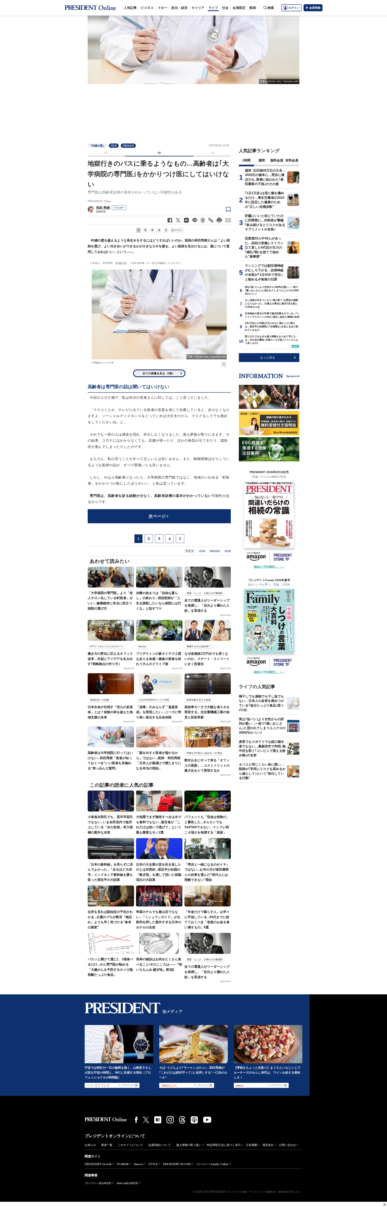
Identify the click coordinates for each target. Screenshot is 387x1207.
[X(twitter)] (146, 1120)
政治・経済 (179, 7)
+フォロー (119, 207)
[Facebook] (136, 1120)
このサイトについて (130, 1145)
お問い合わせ (287, 1145)
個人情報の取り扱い (189, 1145)
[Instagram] (170, 1119)
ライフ (213, 7)
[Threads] (182, 1119)
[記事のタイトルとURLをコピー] (210, 220)
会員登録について (159, 1145)
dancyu (138, 1164)
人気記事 (130, 7)
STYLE (153, 1164)
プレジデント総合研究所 (98, 1183)
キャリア (197, 7)
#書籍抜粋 (128, 145)
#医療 (228, 551)
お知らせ (90, 1145)
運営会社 (268, 1145)
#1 (105, 152)
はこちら (269, 567)
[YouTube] (207, 1120)
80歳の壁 (120, 263)
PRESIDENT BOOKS (177, 1164)
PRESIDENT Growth (98, 1164)
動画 (253, 7)
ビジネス (147, 7)
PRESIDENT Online (99, 201)
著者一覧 (106, 1145)
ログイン (294, 7)
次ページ (176, 230)
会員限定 (239, 7)
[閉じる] (384, 1204)
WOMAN (123, 1164)
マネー (162, 7)
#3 (212, 152)
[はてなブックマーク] (157, 1119)
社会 (225, 7)
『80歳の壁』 (97, 145)
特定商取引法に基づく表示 (224, 1145)
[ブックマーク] (228, 209)
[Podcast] (194, 1119)
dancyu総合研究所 (127, 1183)
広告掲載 (251, 1145)
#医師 (113, 145)
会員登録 (314, 7)
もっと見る (267, 357)
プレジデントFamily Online (212, 1164)
